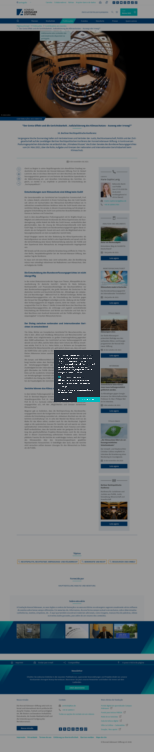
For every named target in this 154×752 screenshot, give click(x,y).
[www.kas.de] (27, 12)
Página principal (23, 26)
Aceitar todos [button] (88, 399)
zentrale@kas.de (69, 705)
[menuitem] (20, 21)
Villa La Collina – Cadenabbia (113, 725)
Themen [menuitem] (34, 21)
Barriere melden (87, 737)
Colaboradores (60, 2)
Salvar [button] (66, 399)
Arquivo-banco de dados (86, 2)
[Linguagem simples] (100, 2)
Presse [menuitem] (115, 21)
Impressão (21, 737)
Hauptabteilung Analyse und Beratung (77, 585)
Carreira (49, 2)
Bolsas (71, 2)
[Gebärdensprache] (106, 2)
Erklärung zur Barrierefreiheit (66, 737)
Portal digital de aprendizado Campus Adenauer (116, 706)
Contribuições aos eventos (55, 26)
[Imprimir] (19, 174)
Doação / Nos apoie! (109, 729)
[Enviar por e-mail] (19, 179)
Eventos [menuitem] (84, 21)
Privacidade (32, 737)
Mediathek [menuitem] (50, 21)
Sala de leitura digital (110, 721)
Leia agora (114, 258)
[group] (28, 635)
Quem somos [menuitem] (131, 21)
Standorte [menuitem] (100, 21)
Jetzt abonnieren (77, 687)
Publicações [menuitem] (68, 21)
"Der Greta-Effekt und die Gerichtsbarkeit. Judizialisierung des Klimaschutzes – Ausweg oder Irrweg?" (59, 28)
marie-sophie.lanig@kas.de (115, 201)
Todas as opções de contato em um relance (76, 714)
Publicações (37, 26)
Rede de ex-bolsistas (109, 716)
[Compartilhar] (19, 183)
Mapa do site (101, 737)
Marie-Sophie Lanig (110, 179)
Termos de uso (45, 737)
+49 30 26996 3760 (111, 204)
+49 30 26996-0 (68, 710)
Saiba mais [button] (78, 373)
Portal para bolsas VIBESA (112, 712)
